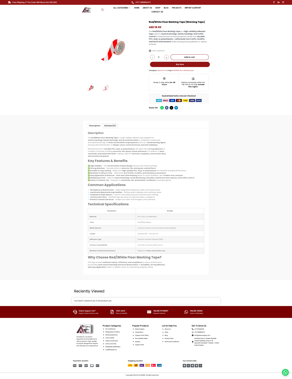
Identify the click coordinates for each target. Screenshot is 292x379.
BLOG (166, 8)
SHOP (157, 8)
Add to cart (189, 57)
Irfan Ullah (163, 375)
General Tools (163, 70)
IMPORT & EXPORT (193, 8)
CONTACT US (157, 12)
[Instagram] (283, 2)
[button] (162, 108)
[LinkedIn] (278, 2)
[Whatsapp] (200, 365)
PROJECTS (176, 8)
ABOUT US (147, 8)
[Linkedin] (196, 365)
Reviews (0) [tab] (110, 125)
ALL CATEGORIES (120, 8)
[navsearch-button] (102, 10)
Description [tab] (94, 125)
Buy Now (180, 64)
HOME (136, 8)
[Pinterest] (192, 365)
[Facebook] (274, 2)
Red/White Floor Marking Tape (183, 70)
